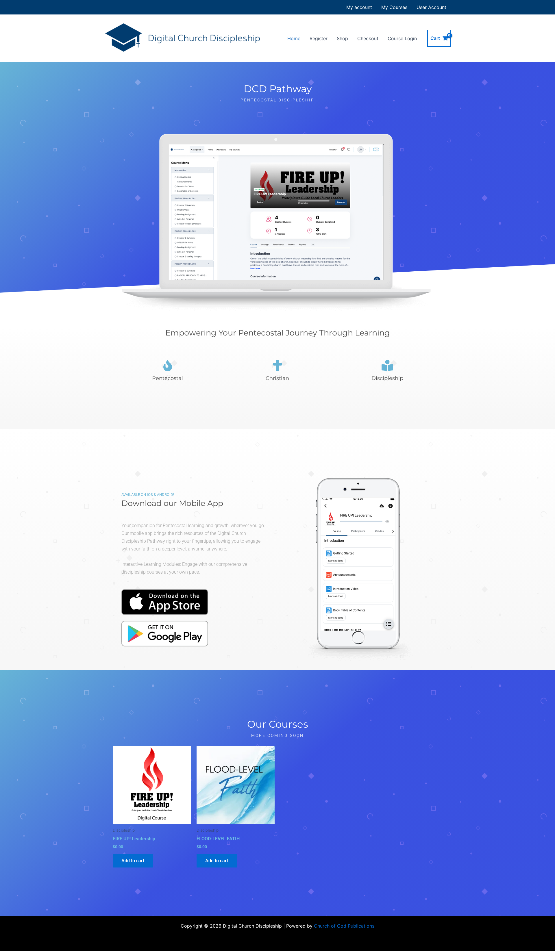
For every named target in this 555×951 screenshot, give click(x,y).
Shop (342, 38)
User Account (431, 7)
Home (293, 38)
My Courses (394, 7)
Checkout (367, 38)
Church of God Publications (344, 926)
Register (319, 38)
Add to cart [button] (132, 860)
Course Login (402, 38)
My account (359, 7)
